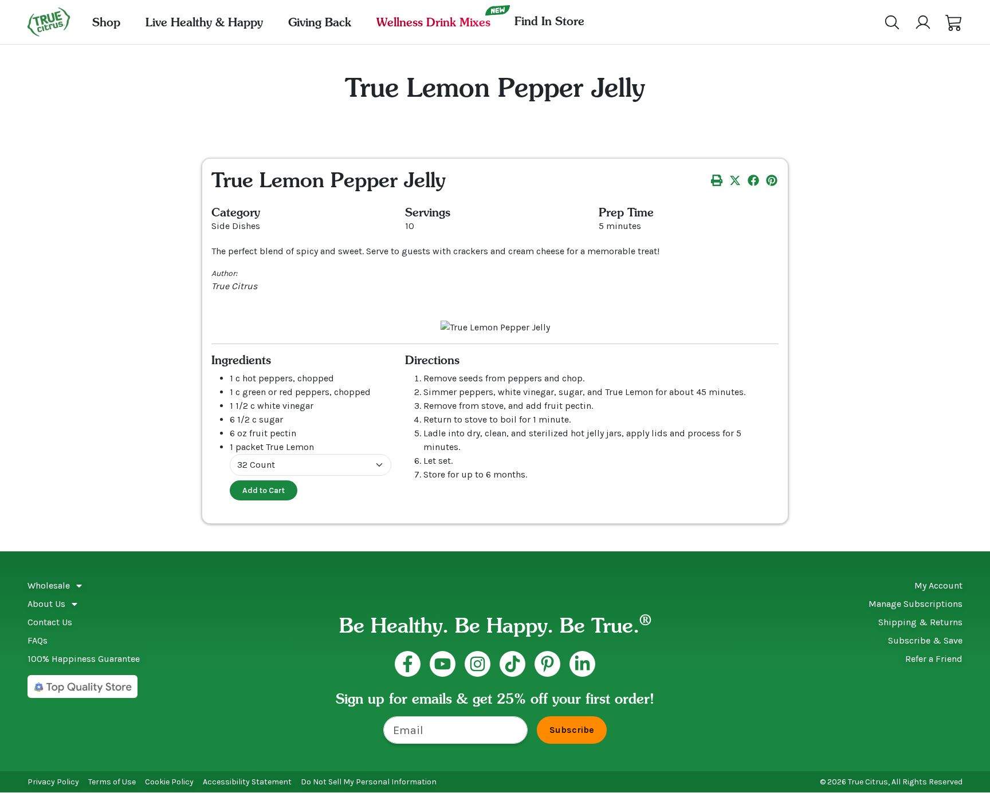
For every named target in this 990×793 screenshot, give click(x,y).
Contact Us (50, 622)
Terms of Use (112, 782)
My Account (938, 585)
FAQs (38, 640)
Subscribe (571, 729)
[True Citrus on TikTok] (512, 664)
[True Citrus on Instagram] (477, 664)
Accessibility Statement (247, 782)
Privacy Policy (53, 782)
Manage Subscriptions (915, 603)
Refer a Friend (933, 658)
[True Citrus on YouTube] (442, 664)
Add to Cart (263, 490)
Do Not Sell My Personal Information (369, 782)
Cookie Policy (169, 782)
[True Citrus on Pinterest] (547, 664)
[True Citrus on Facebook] (408, 664)
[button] (953, 22)
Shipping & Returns (920, 622)
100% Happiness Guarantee (84, 658)
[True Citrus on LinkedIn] (582, 664)
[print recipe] (717, 180)
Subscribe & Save (925, 640)
